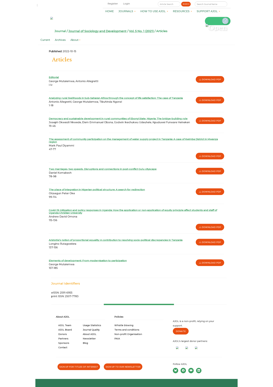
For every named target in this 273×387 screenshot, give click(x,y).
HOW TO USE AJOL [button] (153, 11)
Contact (62, 347)
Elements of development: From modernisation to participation (88, 260)
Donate (181, 331)
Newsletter (89, 338)
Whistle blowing (123, 325)
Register (113, 3)
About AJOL (89, 334)
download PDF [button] (211, 79)
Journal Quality (91, 329)
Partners (63, 338)
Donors (62, 334)
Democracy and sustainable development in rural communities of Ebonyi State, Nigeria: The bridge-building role (118, 118)
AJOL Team (64, 325)
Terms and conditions (126, 329)
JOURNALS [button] (126, 11)
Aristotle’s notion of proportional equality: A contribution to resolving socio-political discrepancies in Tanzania (115, 239)
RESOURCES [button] (182, 11)
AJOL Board (65, 329)
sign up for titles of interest (78, 366)
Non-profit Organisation (128, 334)
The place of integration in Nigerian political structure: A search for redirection (97, 189)
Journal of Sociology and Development (97, 31)
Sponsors (63, 343)
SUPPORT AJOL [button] (208, 11)
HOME (109, 11)
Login (126, 3)
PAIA (117, 338)
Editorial (54, 77)
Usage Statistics (92, 325)
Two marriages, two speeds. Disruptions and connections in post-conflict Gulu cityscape (103, 168)
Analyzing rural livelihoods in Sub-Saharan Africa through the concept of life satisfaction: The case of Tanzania (116, 97)
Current (45, 39)
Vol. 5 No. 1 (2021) (141, 31)
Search (186, 4)
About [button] (74, 39)
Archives (60, 39)
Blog (85, 343)
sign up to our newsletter (123, 366)
